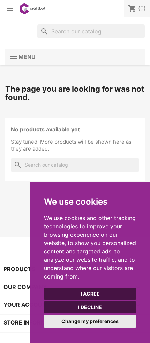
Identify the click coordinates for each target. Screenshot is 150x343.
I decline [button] (90, 307)
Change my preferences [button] (90, 321)
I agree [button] (90, 294)
